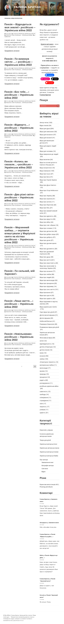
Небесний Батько (47, 321)
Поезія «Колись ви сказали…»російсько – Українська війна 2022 (18, 164)
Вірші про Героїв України (48, 181)
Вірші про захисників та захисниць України (48, 267)
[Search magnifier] (58, 106)
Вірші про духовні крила (48, 244)
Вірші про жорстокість (49, 263)
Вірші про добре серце (49, 234)
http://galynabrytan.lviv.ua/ (17, 620)
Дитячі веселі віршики (49, 315)
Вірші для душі (47, 128)
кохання (44, 356)
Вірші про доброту (47, 237)
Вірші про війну (46, 222)
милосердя (45, 368)
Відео (44, 471)
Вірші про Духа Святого (48, 186)
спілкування (45, 397)
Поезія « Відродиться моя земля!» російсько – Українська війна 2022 (19, 27)
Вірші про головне (48, 228)
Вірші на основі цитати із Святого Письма (48, 163)
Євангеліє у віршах (46, 430)
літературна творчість (49, 362)
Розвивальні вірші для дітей (49, 328)
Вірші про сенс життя (49, 289)
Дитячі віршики (46, 318)
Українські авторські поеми (49, 452)
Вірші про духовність (48, 248)
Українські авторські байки (49, 456)
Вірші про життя (47, 260)
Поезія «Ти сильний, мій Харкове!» (19, 272)
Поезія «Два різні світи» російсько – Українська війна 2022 (19, 197)
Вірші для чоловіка (48, 151)
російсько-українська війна (49, 387)
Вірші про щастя (47, 295)
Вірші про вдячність (48, 216)
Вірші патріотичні (47, 168)
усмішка (44, 409)
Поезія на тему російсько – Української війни (19, 35)
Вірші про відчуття (47, 219)
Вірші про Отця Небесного (49, 191)
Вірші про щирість (47, 298)
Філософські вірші (47, 338)
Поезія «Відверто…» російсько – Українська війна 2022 (18, 127)
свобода (44, 394)
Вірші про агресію (47, 199)
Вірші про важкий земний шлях (48, 212)
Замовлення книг (47, 462)
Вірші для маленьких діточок (47, 141)
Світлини (45, 468)
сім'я (43, 403)
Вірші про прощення (48, 283)
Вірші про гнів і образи (49, 225)
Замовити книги (54, 522)
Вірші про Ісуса (46, 174)
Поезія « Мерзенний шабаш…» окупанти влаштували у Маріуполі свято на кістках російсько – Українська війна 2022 (19, 234)
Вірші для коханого (48, 134)
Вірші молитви (46, 159)
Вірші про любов (47, 274)
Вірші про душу (46, 257)
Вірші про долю (46, 240)
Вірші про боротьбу (48, 205)
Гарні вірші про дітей (48, 312)
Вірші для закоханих (48, 131)
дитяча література (48, 347)
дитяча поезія (46, 350)
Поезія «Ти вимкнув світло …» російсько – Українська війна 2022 (18, 61)
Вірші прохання (46, 292)
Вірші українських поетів (48, 308)
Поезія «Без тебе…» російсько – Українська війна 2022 (18, 94)
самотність (45, 391)
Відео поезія (45, 125)
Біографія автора (48, 465)
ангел (43, 341)
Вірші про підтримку (48, 286)
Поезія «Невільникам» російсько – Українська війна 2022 (18, 337)
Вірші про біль (46, 208)
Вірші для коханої (47, 137)
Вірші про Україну (47, 195)
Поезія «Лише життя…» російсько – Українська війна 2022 (18, 304)
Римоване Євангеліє (48, 324)
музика (44, 371)
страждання (45, 400)
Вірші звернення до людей (49, 155)
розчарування (46, 383)
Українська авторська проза (49, 448)
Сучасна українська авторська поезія (24, 33)
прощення (45, 377)
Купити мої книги (47, 44)
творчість (44, 406)
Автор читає (46, 122)
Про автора (44, 459)
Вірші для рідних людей (48, 147)
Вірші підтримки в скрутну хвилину (49, 302)
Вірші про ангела (47, 202)
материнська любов (48, 365)
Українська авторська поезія (47, 333)
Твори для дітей (45, 440)
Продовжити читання (12, 50)
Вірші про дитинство (48, 231)
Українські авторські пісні (48, 444)
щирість (44, 412)
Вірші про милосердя (48, 280)
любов (44, 359)
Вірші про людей (47, 277)
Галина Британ (27, 7)
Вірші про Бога (46, 177)
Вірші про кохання (47, 271)
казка (43, 353)
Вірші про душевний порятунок (47, 252)
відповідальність (47, 344)
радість (44, 380)
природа (44, 374)
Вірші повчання (47, 171)
